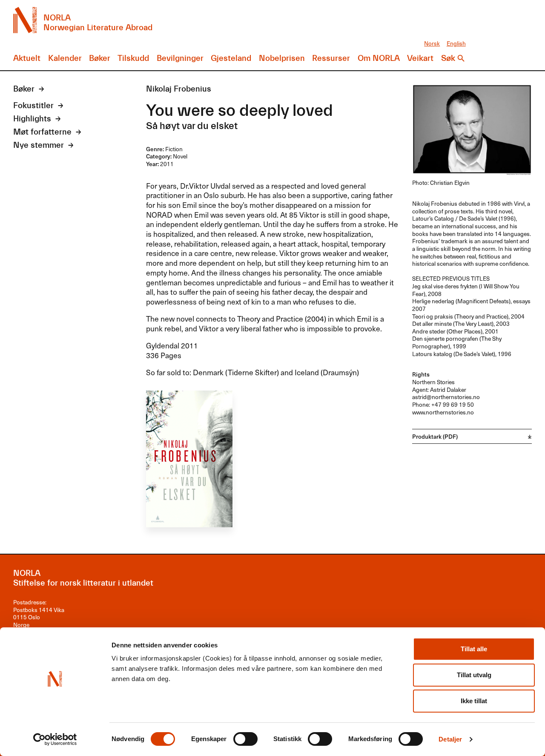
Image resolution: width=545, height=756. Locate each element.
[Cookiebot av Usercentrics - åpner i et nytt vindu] (55, 739)
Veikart (420, 58)
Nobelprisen (282, 58)
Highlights (32, 119)
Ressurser (331, 58)
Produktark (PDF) (435, 436)
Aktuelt (26, 58)
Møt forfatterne (42, 132)
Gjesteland (231, 58)
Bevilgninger (180, 58)
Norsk (432, 43)
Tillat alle (474, 649)
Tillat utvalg (474, 674)
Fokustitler (33, 105)
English (456, 43)
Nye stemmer (38, 145)
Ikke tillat (474, 700)
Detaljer (450, 739)
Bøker (99, 58)
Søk (448, 58)
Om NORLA (379, 58)
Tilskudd (133, 58)
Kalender (65, 58)
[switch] (245, 739)
